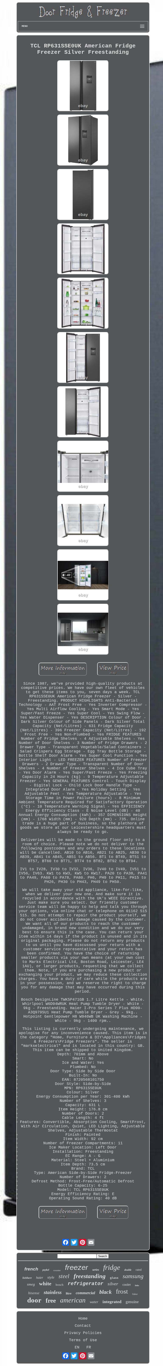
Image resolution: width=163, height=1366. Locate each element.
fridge (111, 1267)
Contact (83, 1326)
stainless (53, 1292)
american (73, 1300)
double (127, 1269)
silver (113, 1283)
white (45, 1283)
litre (69, 1293)
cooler (126, 1284)
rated (139, 1269)
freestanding (90, 1276)
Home (83, 1318)
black (105, 1292)
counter (57, 1270)
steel (64, 1276)
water (94, 1302)
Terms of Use (83, 1340)
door (34, 1300)
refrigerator (85, 1284)
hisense (33, 1293)
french (31, 1268)
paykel (45, 1269)
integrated (112, 1301)
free (51, 1300)
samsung (133, 1276)
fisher (135, 1294)
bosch (59, 1284)
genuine (132, 1302)
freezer (76, 1267)
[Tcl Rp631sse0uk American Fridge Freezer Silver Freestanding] (83, 86)
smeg (31, 1284)
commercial (85, 1293)
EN (77, 1347)
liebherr (27, 1277)
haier (39, 1277)
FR (88, 1347)
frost (122, 1291)
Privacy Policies (83, 1333)
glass (114, 1278)
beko (137, 1285)
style (50, 1277)
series (95, 1269)
